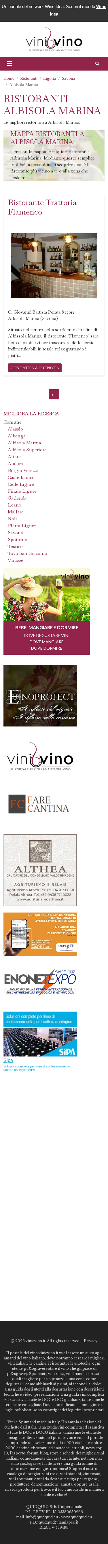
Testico (15, 546)
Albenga (17, 436)
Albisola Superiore (27, 450)
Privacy (91, 1341)
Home (8, 78)
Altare (14, 457)
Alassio (15, 429)
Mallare (16, 512)
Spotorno (17, 539)
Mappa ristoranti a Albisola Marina (47, 138)
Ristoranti (28, 78)
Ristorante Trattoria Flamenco (42, 207)
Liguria (49, 78)
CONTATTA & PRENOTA (35, 367)
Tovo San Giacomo (27, 553)
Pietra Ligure (22, 526)
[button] (9, 64)
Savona (68, 78)
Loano (14, 505)
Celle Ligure (21, 484)
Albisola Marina (24, 443)
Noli (12, 519)
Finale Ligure (22, 491)
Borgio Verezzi (23, 470)
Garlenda (17, 498)
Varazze (15, 560)
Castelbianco (21, 477)
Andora (15, 463)
